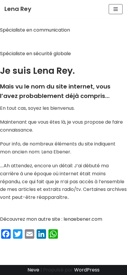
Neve (33, 269)
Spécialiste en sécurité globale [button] (35, 53)
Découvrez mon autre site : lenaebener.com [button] (51, 219)
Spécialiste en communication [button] (35, 30)
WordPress (87, 269)
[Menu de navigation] (116, 9)
